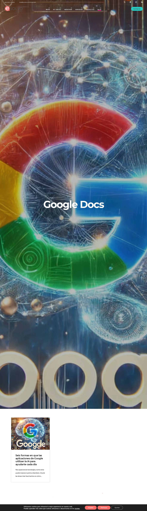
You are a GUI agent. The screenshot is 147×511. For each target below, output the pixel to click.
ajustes (77, 509)
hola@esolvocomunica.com (27, 2)
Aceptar (90, 508)
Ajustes (117, 508)
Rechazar (104, 508)
